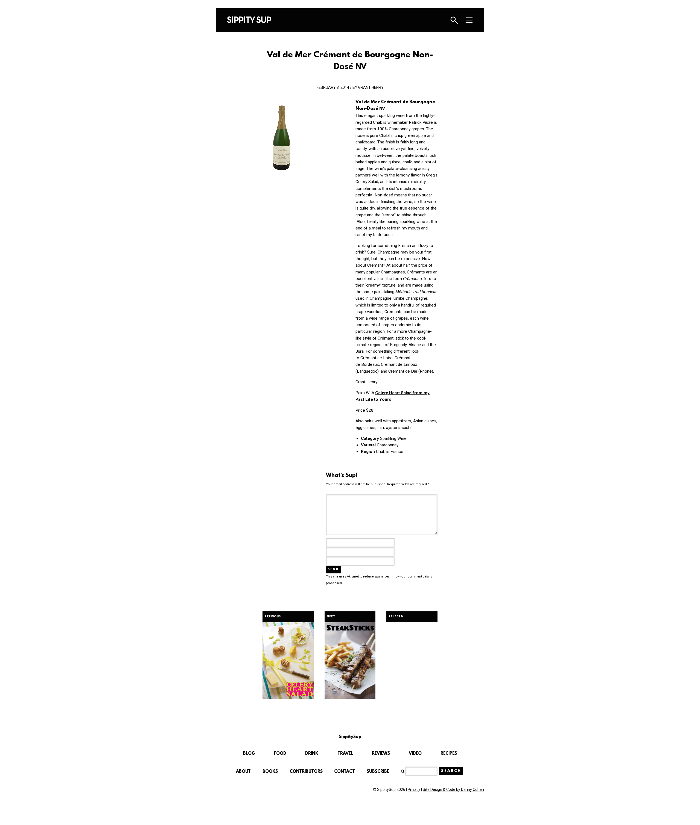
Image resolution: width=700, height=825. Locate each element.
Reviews (381, 753)
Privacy (414, 789)
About (243, 771)
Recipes (449, 753)
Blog (249, 753)
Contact (344, 771)
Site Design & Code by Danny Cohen (453, 789)
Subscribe (378, 771)
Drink (311, 753)
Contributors (306, 771)
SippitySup (249, 19)
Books (270, 771)
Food (280, 753)
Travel (345, 753)
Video (415, 753)
